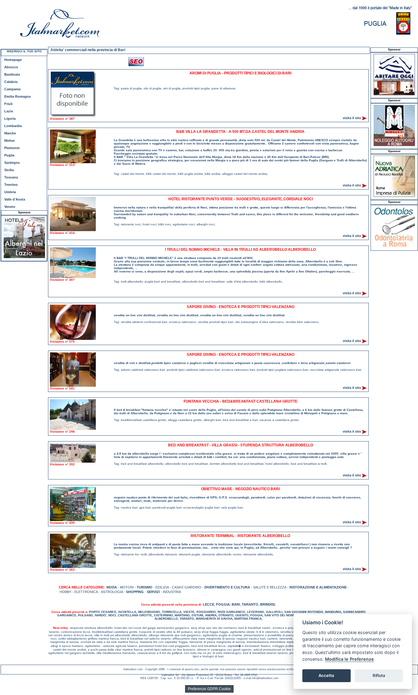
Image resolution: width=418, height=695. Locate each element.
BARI (236, 604)
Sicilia (9, 170)
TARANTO (250, 604)
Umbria (10, 192)
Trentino (11, 184)
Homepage (13, 60)
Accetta (326, 675)
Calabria (10, 82)
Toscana (11, 177)
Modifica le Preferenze (349, 659)
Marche (10, 133)
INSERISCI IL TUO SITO (24, 51)
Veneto (9, 206)
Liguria (10, 118)
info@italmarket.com (265, 678)
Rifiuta (379, 675)
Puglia (9, 155)
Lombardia (13, 126)
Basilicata (12, 74)
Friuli (8, 104)
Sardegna (12, 162)
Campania (12, 89)
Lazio (8, 111)
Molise (9, 140)
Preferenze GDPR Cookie (209, 689)
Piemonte (12, 148)
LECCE (208, 604)
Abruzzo (11, 67)
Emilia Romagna (17, 96)
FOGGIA (223, 604)
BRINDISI (267, 604)
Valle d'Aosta (14, 199)
